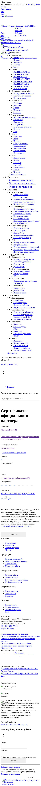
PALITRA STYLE (21, 84)
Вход (3, 724)
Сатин (16, 57)
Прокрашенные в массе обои (26, 221)
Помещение (16, 100)
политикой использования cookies (16, 526)
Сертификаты (17, 310)
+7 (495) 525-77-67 (9, 364)
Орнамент (17, 119)
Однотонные (19, 153)
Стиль (14, 134)
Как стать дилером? (22, 262)
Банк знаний (17, 285)
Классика (17, 136)
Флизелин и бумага (22, 214)
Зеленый (17, 165)
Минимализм (19, 150)
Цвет (13, 155)
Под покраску (19, 158)
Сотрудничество (15, 254)
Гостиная (17, 103)
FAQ (13, 240)
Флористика (18, 124)
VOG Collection (20, 88)
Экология (17, 324)
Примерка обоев (20, 274)
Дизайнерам (18, 266)
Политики (15, 322)
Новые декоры (19, 98)
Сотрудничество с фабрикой (26, 247)
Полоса (16, 129)
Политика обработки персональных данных (20, 636)
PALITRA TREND (21, 86)
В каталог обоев (15, 47)
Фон (15, 131)
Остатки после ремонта (23, 202)
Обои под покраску (22, 237)
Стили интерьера (21, 228)
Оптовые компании (21, 180)
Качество (17, 331)
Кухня (16, 108)
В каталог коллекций (17, 50)
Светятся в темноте (22, 96)
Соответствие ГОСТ (22, 317)
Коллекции (16, 55)
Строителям (18, 264)
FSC (15, 329)
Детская (17, 105)
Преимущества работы (23, 259)
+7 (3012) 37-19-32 (26, 493)
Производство (17, 298)
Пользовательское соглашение (14, 634)
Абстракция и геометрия (24, 117)
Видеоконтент (19, 293)
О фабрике (18, 300)
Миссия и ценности (22, 333)
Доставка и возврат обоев (16, 580)
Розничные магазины (22, 183)
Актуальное (16, 338)
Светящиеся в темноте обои (25, 211)
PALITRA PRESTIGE (22, 81)
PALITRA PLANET (21, 79)
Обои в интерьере (19, 225)
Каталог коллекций (13, 559)
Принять (13, 534)
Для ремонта (17, 192)
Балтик (16, 65)
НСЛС (16, 336)
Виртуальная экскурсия (24, 307)
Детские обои (19, 148)
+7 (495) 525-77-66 (9, 626)
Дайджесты (18, 290)
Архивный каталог (17, 174)
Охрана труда (19, 326)
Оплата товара (11, 577)
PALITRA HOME (20, 74)
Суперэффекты (20, 223)
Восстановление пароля (16, 724)
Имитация (18, 122)
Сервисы (9, 596)
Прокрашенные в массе (23, 93)
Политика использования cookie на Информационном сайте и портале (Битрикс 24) (16, 645)
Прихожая (17, 110)
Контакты (6, 9)
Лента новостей (20, 343)
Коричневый (19, 167)
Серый (16, 170)
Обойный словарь (21, 218)
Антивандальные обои (23, 235)
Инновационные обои (21, 91)
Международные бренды (16, 561)
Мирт (16, 67)
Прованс (17, 141)
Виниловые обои (20, 216)
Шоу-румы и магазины (23, 252)
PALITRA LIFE (20, 77)
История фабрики (21, 305)
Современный (19, 146)
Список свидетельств (22, 314)
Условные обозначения (23, 199)
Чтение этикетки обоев (23, 204)
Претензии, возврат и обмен (26, 249)
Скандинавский (20, 143)
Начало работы (18, 257)
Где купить (12, 177)
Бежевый (17, 162)
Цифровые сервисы (20, 269)
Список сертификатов (23, 312)
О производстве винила (23, 209)
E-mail (30, 777)
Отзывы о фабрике (21, 348)
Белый (16, 160)
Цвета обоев (18, 233)
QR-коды (17, 276)
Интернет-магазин (20, 186)
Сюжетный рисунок (22, 127)
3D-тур (8, 550)
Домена (16, 60)
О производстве (18, 206)
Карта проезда (7, 628)
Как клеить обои (20, 194)
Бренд (14, 69)
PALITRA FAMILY (21, 72)
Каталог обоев (14, 52)
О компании (13, 295)
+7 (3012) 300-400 (9, 493)
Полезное (12, 189)
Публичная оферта (13, 582)
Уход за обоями (20, 245)
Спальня (17, 112)
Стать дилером (11, 591)
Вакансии (17, 341)
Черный (16, 172)
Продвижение (17, 278)
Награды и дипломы (22, 319)
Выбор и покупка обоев (24, 242)
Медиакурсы (19, 288)
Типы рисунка (17, 115)
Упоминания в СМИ (22, 350)
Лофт (15, 139)
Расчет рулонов (20, 197)
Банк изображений (21, 271)
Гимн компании (20, 345)
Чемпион (17, 62)
